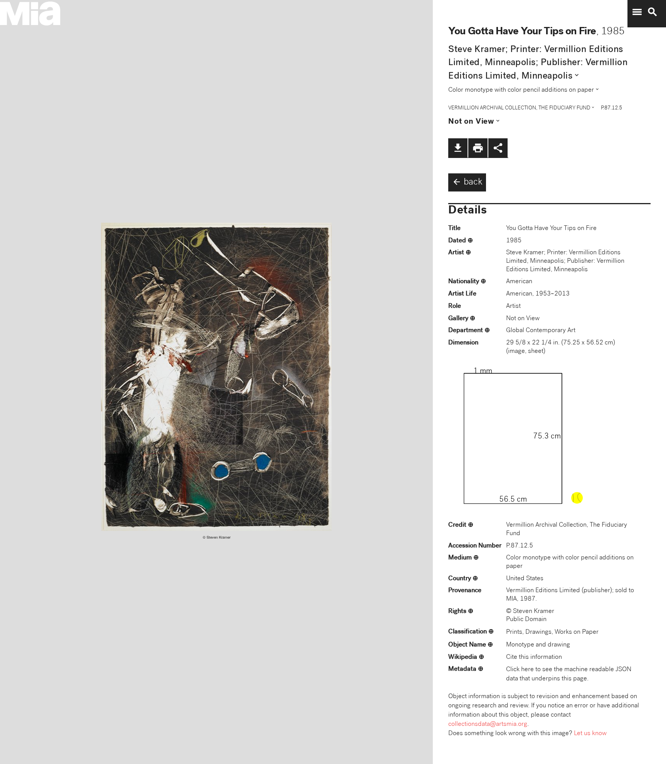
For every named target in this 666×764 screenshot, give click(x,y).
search (652, 12)
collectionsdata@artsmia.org (487, 724)
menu (637, 12)
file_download (458, 148)
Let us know (590, 733)
